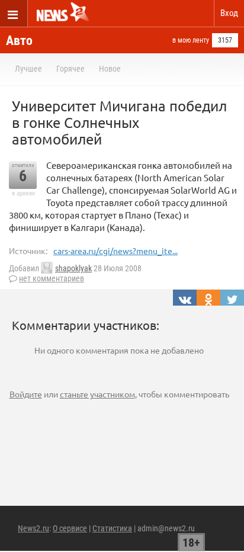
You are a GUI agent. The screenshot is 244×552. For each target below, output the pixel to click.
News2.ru (33, 528)
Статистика (112, 528)
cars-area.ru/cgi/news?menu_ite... (115, 250)
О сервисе (70, 528)
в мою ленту (190, 40)
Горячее (70, 68)
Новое (110, 68)
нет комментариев (51, 278)
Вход (229, 13)
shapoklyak (73, 268)
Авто (19, 40)
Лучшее (28, 68)
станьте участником (97, 394)
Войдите (25, 394)
